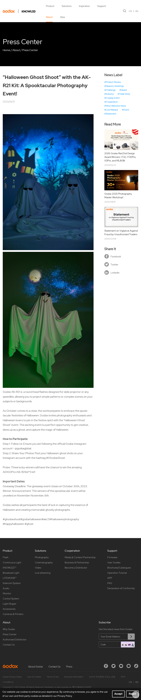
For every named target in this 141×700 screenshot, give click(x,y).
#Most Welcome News (115, 106)
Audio (6, 588)
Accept (118, 693)
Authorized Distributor (14, 639)
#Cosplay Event (112, 98)
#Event (125, 109)
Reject (132, 693)
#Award (123, 90)
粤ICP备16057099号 (81, 687)
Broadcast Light (11, 572)
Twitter (114, 264)
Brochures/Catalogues (119, 567)
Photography (42, 557)
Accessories (9, 608)
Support (101, 6)
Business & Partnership (77, 562)
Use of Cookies (34, 676)
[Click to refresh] (128, 644)
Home (6, 50)
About (49, 17)
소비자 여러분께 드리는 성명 (102, 676)
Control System (11, 598)
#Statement (110, 113)
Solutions (67, 6)
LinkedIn (115, 272)
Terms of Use (53, 676)
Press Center (30, 50)
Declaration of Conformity (121, 588)
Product (50, 6)
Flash (5, 557)
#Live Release (111, 109)
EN (136, 11)
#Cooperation (111, 102)
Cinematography (44, 562)
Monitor (7, 593)
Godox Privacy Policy (12, 676)
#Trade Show (124, 94)
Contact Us (9, 644)
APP (109, 577)
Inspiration (84, 6)
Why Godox (9, 629)
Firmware (112, 557)
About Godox (35, 666)
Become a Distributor (76, 567)
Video (38, 567)
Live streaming (42, 572)
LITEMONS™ (9, 577)
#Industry (109, 94)
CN (130, 11)
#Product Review (112, 82)
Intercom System (12, 583)
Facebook (116, 256)
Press (69, 666)
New (62, 17)
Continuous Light (12, 562)
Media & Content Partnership (80, 557)
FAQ (109, 583)
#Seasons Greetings (114, 86)
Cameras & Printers (13, 614)
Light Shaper (9, 603)
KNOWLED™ (9, 567)
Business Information (73, 676)
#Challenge (110, 90)
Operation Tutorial (117, 572)
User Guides (113, 562)
